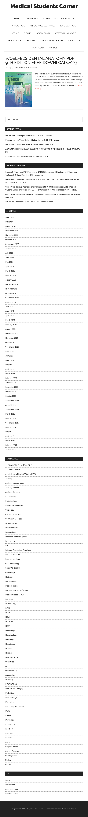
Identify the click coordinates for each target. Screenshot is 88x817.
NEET (7, 626)
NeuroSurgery (10, 644)
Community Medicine (13, 519)
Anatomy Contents (12, 492)
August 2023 (10, 351)
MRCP (8, 608)
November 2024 (11, 289)
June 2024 (9, 311)
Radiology (9, 729)
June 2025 (9, 257)
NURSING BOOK (11, 657)
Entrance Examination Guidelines (18, 550)
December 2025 (11, 231)
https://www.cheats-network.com (18, 194)
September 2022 (12, 400)
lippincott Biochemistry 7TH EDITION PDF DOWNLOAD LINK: (29, 179)
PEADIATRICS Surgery (14, 689)
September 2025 (12, 244)
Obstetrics (9, 662)
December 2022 (11, 387)
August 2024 (10, 302)
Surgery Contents (12, 751)
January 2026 (10, 226)
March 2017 (10, 441)
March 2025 (10, 271)
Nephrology (10, 630)
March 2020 (10, 414)
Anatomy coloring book (14, 483)
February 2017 (11, 445)
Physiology (9, 702)
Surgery (8, 742)
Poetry (8, 715)
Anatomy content (12, 488)
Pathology (9, 680)
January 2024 (10, 329)
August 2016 (10, 450)
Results (8, 738)
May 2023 (9, 365)
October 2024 (10, 293)
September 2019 (12, 423)
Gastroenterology (12, 563)
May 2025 (9, 262)
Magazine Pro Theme (35, 809)
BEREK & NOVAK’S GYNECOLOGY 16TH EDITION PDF (26, 156)
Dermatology (10, 532)
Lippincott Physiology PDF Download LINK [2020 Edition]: (28, 172)
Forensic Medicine (12, 555)
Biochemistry (10, 496)
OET (7, 666)
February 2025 (11, 275)
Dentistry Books (11, 528)
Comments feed (11, 789)
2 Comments (32, 68)
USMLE (8, 765)
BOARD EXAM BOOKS (14, 505)
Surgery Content (11, 747)
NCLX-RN (9, 622)
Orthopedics (10, 675)
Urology (8, 760)
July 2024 (9, 307)
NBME (7, 617)
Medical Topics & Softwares (16, 590)
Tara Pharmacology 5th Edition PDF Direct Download (32, 202)
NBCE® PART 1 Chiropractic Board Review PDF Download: (28, 135)
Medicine (9, 599)
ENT (7, 546)
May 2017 (9, 432)
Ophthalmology (11, 671)
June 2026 (9, 217)
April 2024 (9, 316)
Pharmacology (11, 697)
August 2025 (10, 249)
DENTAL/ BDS (11, 523)
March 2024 (10, 320)
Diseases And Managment (16, 537)
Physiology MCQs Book (15, 706)
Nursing (8, 653)
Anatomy (8, 479)
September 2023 (12, 347)
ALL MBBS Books (12, 470)
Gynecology (10, 572)
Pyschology (10, 724)
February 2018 (11, 427)
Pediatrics (9, 693)
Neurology (9, 639)
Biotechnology (11, 501)
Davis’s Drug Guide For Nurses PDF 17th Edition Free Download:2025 (49, 190)
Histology (9, 577)
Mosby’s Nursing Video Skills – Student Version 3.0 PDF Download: (32, 140)
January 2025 (10, 280)
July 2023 (9, 356)
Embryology (10, 541)
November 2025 (11, 235)
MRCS (7, 613)
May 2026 (9, 222)
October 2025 (10, 240)
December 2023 (11, 333)
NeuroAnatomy (11, 635)
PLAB (7, 711)
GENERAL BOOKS (12, 568)
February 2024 (11, 325)
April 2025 (9, 266)
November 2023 (11, 338)
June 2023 (9, 360)
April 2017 (9, 436)
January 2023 (10, 383)
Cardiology (9, 510)
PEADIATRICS (11, 684)
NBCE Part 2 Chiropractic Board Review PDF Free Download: (29, 144)
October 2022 (10, 396)
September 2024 (12, 298)
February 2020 (11, 418)
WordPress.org (11, 794)
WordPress (66, 809)
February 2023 (11, 378)
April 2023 (9, 369)
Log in (7, 780)
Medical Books (11, 581)
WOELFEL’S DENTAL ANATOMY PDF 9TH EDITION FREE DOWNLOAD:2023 (41, 60)
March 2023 (10, 374)
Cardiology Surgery (13, 514)
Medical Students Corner (44, 6)
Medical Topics (11, 586)
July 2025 (9, 253)
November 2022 (11, 392)
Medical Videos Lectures (15, 595)
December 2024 (11, 284)
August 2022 (10, 405)
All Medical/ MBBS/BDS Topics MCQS (20, 474)
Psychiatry (9, 720)
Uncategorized (11, 756)
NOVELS (8, 648)
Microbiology (10, 604)
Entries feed (10, 785)
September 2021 (12, 409)
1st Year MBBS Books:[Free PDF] (18, 465)
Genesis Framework (53, 809)
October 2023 (10, 342)
